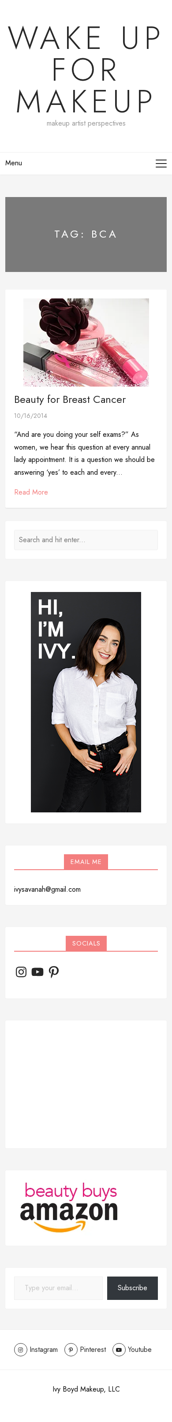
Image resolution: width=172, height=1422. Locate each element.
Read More (31, 492)
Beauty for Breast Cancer (70, 399)
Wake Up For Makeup (86, 69)
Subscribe (132, 1288)
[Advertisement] (86, 1084)
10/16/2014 (30, 415)
